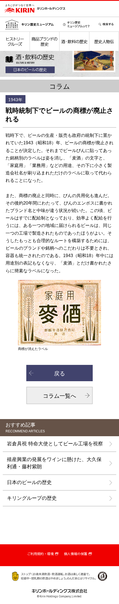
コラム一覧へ (59, 396)
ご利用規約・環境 (40, 554)
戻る (59, 373)
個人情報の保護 (75, 554)
